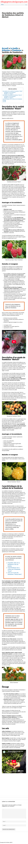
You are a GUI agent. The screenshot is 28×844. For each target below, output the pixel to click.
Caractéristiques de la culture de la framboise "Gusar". (14, 569)
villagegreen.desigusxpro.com (14, 2)
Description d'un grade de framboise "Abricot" (12, 95)
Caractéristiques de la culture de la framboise (12, 99)
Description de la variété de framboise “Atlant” (13, 91)
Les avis (4, 101)
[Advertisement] (14, 32)
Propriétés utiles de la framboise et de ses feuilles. (14, 564)
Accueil (5, 48)
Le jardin (14, 48)
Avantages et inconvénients (10, 92)
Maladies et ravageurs (8, 93)
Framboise (16, 50)
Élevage (4, 100)
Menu (2, 4)
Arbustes (6, 50)
